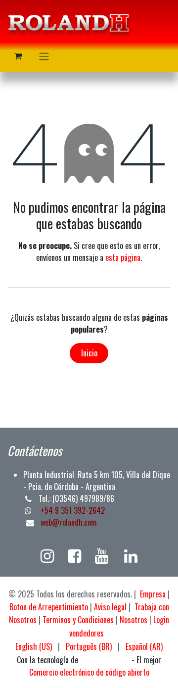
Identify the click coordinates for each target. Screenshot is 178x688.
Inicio (89, 353)
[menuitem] (33, 646)
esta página (122, 257)
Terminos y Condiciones (78, 620)
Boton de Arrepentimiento (48, 607)
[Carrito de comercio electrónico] (17, 56)
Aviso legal (110, 607)
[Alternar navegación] (44, 56)
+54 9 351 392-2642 (72, 510)
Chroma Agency (105, 660)
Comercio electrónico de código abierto (89, 672)
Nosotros (133, 620)
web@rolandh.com (69, 522)
